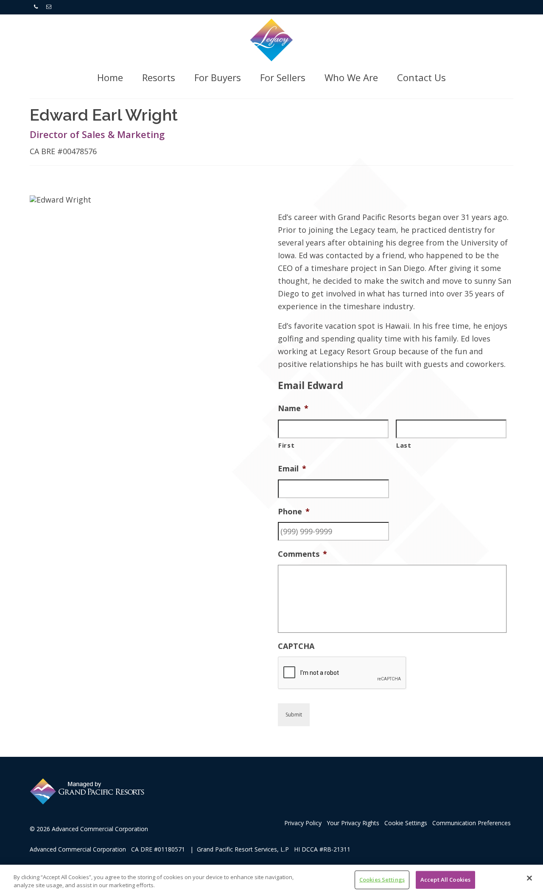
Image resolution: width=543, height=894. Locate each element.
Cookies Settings (382, 879)
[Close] (529, 878)
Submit (293, 714)
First (286, 445)
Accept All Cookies (445, 879)
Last (403, 445)
